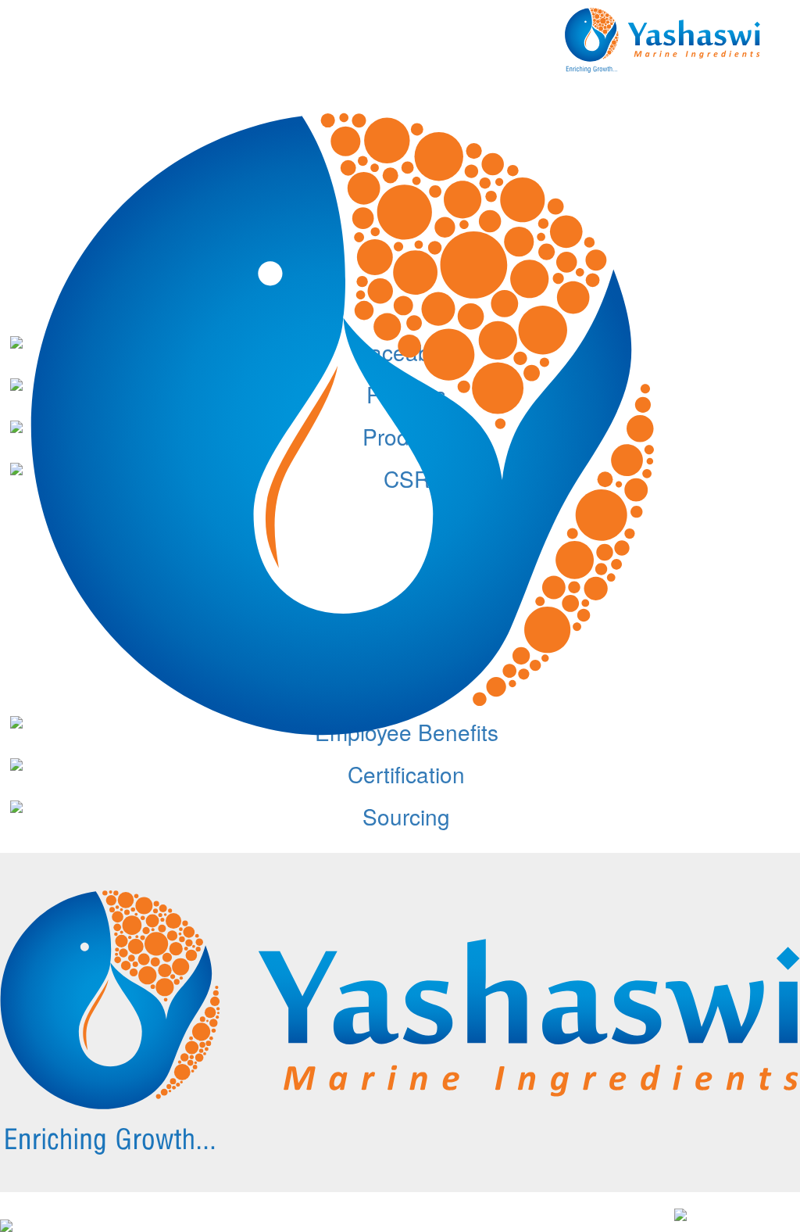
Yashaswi (107, 1216)
